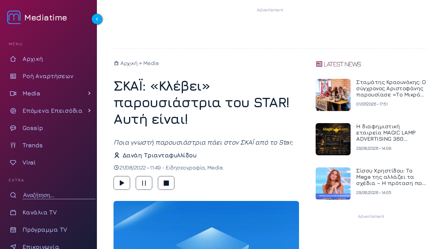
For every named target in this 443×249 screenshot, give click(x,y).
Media (151, 63)
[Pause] (144, 183)
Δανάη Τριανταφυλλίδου (159, 155)
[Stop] (166, 183)
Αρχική (128, 63)
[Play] (122, 183)
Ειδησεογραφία (185, 167)
